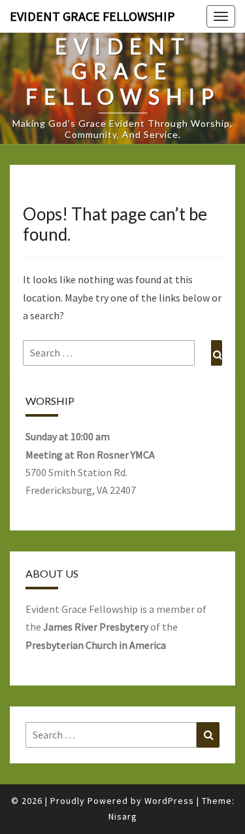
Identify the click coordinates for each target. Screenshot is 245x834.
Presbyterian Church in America (95, 645)
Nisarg (122, 816)
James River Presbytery (95, 626)
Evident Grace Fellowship (92, 16)
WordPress (169, 801)
